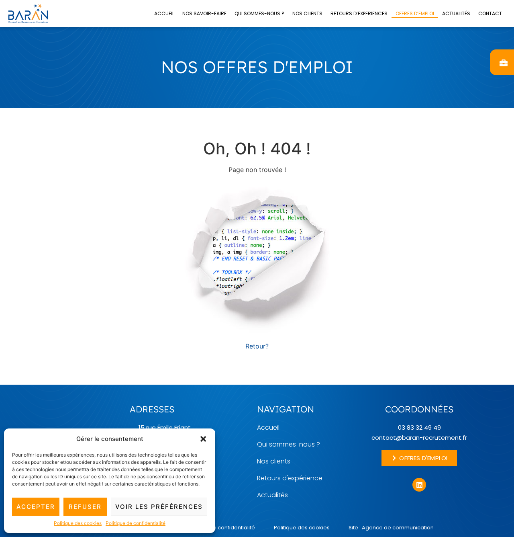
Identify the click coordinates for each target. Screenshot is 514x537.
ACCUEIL (164, 13)
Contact (490, 13)
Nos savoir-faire (204, 13)
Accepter (35, 506)
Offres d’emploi (415, 13)
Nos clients (307, 13)
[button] (203, 439)
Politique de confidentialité (135, 523)
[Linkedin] (419, 485)
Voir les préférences (159, 506)
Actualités (456, 13)
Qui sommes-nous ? (259, 13)
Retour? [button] (257, 346)
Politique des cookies (78, 523)
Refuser (85, 506)
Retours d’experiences (359, 13)
